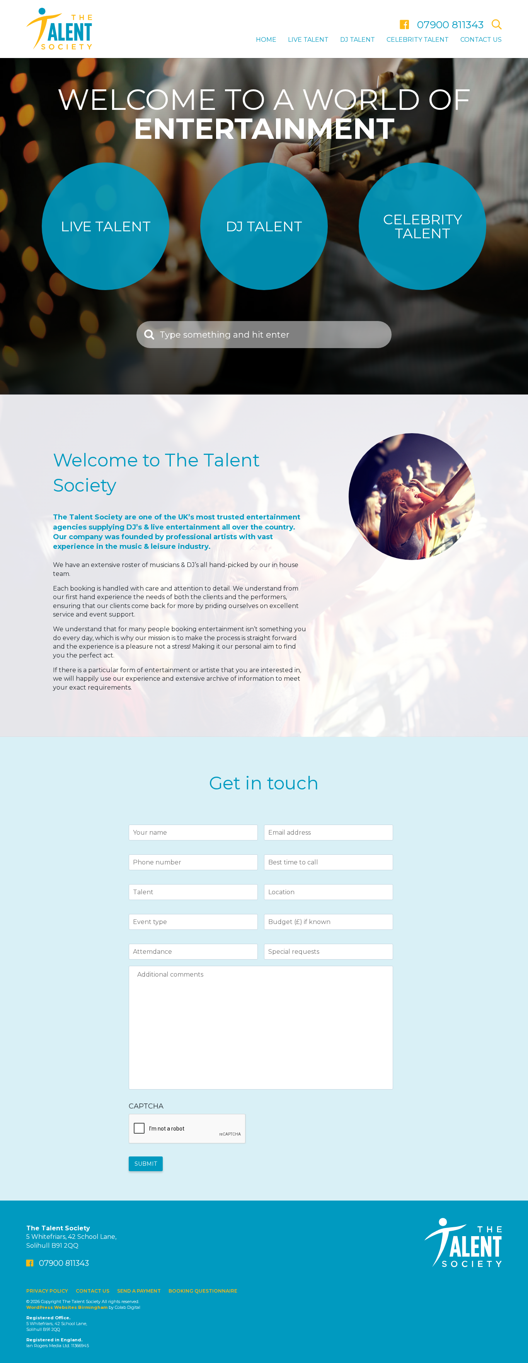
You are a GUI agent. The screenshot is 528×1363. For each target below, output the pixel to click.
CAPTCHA (146, 1106)
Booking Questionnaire (203, 1291)
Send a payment (139, 1291)
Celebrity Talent (418, 39)
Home (266, 39)
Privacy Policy (47, 1291)
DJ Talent (357, 39)
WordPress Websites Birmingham (66, 1307)
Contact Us (481, 39)
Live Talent (308, 39)
